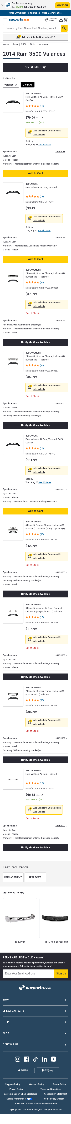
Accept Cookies (51, 1118)
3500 (24, 44)
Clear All (27, 84)
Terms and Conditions (51, 1089)
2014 (32, 44)
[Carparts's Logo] (19, 20)
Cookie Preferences (16, 1099)
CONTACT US (10, 1044)
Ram (15, 44)
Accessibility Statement (55, 1094)
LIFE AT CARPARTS (13, 1010)
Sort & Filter (33, 67)
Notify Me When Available (35, 342)
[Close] (67, 1106)
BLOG (6, 1033)
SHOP (6, 999)
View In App (62, 5)
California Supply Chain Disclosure (20, 1094)
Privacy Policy (16, 1089)
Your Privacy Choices (54, 1099)
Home (6, 44)
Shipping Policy (12, 1084)
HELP (6, 1022)
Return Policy (59, 1084)
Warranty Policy (36, 1084)
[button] (35, 5)
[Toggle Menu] (5, 19)
